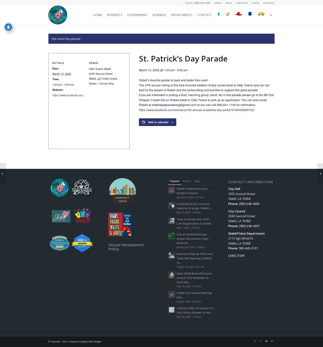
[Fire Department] (238, 15)
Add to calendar (158, 122)
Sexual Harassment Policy (126, 246)
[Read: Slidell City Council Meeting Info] (171, 294)
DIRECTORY (236, 256)
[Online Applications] (227, 15)
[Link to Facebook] (260, 341)
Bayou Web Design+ (92, 341)
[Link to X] (255, 341)
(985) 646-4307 (249, 226)
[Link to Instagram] (272, 341)
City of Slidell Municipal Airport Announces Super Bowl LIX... (193, 239)
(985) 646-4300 (202, 2)
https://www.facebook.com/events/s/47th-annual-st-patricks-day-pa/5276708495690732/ (197, 110)
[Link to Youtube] (266, 341)
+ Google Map (105, 83)
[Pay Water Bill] (218, 15)
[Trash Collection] (261, 15)
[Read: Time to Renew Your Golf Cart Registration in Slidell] (171, 220)
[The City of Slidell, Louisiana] (57, 15)
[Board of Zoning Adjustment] (3, 173)
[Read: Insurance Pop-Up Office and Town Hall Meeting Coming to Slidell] (171, 255)
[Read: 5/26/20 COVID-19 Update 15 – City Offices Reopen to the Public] (171, 309)
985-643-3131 (248, 248)
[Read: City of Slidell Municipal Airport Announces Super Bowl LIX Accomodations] (171, 236)
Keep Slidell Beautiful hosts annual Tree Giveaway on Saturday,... (194, 278)
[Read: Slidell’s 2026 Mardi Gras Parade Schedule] (171, 190)
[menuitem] (218, 3)
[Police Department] (249, 15)
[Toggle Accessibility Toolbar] (8, 27)
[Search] (271, 15)
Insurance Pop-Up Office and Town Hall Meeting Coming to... (195, 258)
